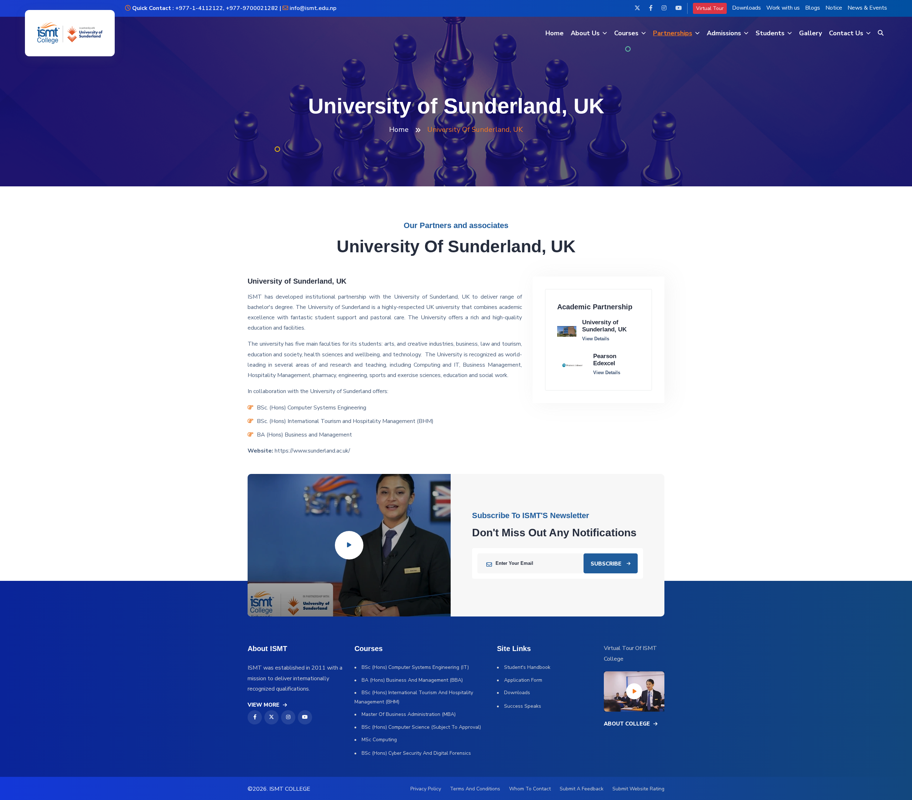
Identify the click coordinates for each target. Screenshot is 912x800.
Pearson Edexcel (604, 360)
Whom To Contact (530, 788)
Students (770, 33)
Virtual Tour (710, 8)
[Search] (880, 33)
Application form (523, 680)
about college (627, 723)
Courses (626, 33)
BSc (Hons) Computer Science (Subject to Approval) (421, 727)
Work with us (783, 8)
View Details (595, 338)
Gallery (810, 33)
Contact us (846, 33)
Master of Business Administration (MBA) (409, 714)
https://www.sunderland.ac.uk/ (311, 451)
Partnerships (672, 33)
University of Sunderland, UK (604, 326)
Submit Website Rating (638, 788)
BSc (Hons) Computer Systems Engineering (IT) (415, 667)
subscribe (606, 563)
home (399, 129)
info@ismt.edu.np (313, 8)
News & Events (867, 8)
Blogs (812, 8)
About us (585, 33)
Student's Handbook (527, 667)
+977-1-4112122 (198, 8)
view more (263, 704)
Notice (833, 8)
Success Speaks (522, 706)
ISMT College (289, 789)
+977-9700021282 (252, 8)
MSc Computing (379, 739)
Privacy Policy (425, 788)
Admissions (724, 33)
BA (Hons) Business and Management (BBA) (412, 680)
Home (554, 33)
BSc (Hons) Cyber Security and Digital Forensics (416, 753)
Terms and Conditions (475, 788)
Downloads (746, 8)
